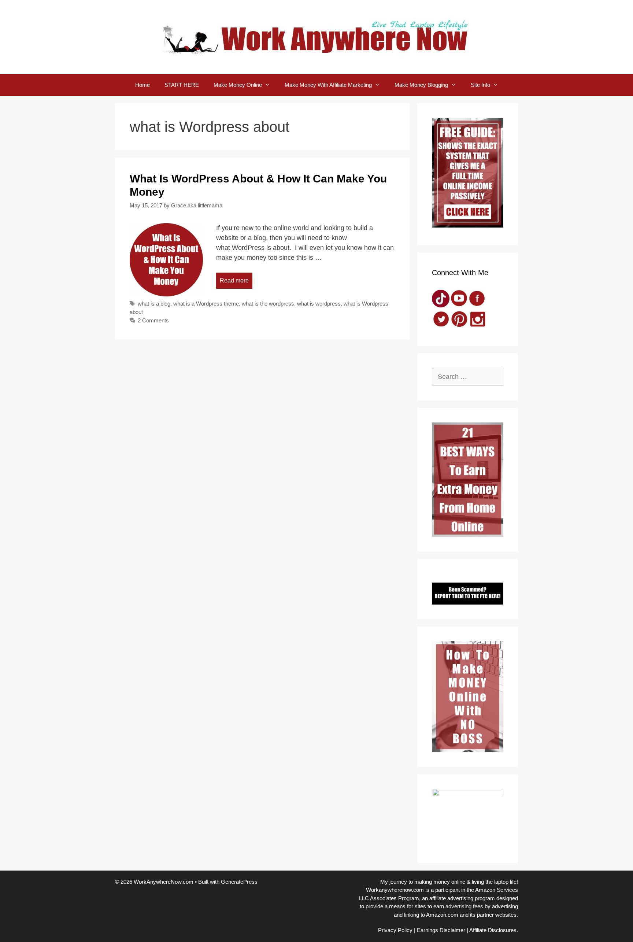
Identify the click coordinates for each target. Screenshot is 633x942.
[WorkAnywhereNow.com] (316, 36)
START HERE (181, 85)
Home (142, 85)
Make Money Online (238, 85)
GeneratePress (239, 882)
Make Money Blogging (421, 85)
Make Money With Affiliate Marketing (328, 85)
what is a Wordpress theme (206, 303)
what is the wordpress (268, 303)
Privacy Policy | (396, 930)
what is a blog (154, 303)
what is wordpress (319, 303)
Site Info (480, 85)
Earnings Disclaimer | (442, 930)
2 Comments (153, 320)
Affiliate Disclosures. (493, 930)
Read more (234, 280)
